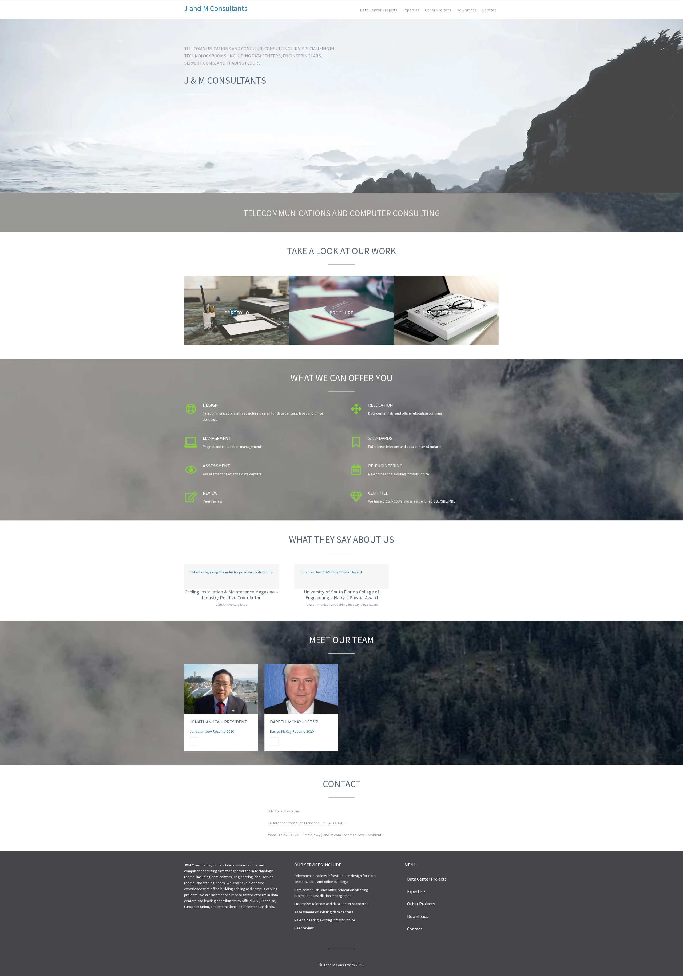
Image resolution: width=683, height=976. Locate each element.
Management (217, 438)
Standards (380, 438)
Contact (489, 10)
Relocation (380, 405)
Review (210, 493)
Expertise (411, 10)
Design (210, 405)
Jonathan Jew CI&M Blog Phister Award (331, 572)
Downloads (466, 10)
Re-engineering (385, 466)
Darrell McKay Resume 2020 (292, 731)
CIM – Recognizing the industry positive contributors (231, 572)
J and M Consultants (215, 8)
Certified (378, 493)
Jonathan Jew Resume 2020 (212, 731)
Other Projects (438, 10)
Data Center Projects (378, 10)
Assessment (216, 466)
